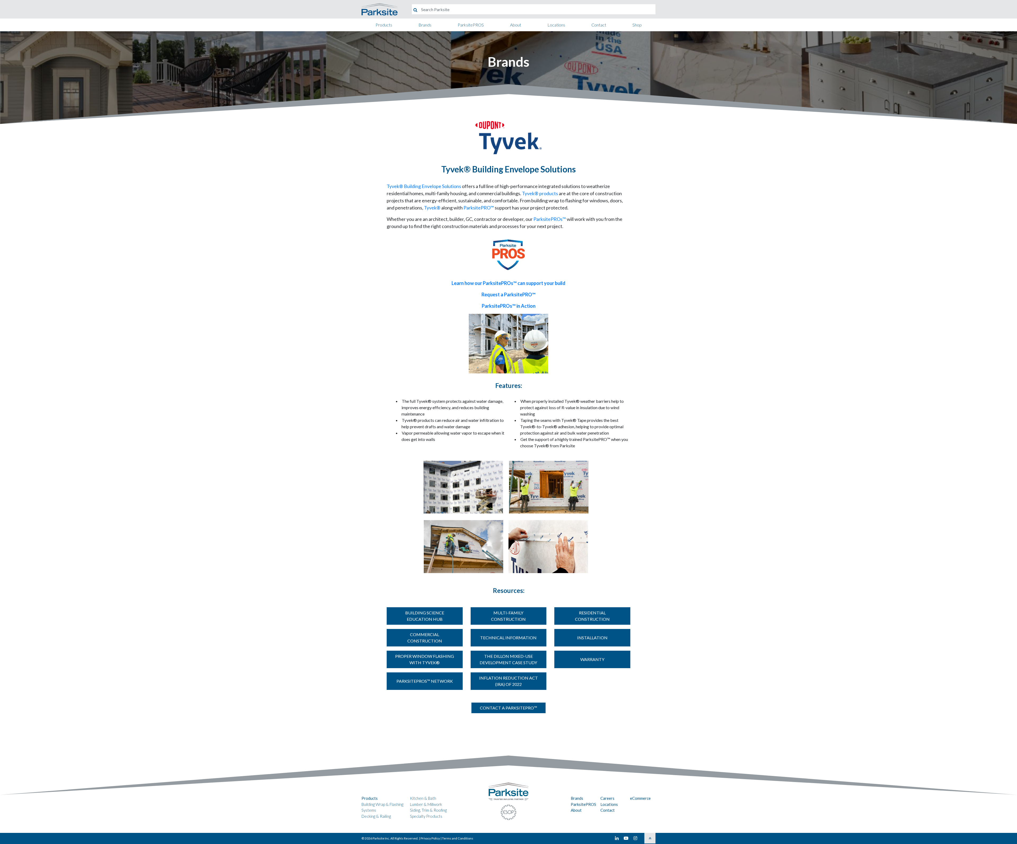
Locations (556, 24)
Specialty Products (426, 816)
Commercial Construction (424, 637)
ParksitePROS (471, 24)
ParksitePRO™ (478, 208)
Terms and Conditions (457, 838)
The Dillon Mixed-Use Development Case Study (508, 659)
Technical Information (508, 637)
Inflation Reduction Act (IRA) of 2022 (508, 681)
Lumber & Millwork (426, 804)
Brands (424, 24)
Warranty (592, 659)
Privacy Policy (430, 838)
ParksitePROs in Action (509, 306)
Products (384, 24)
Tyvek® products (540, 193)
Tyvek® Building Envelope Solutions (424, 186)
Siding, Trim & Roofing (428, 810)
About (515, 24)
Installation (592, 637)
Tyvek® (432, 208)
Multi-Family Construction (508, 616)
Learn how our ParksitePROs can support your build (508, 283)
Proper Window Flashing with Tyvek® (424, 659)
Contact (598, 24)
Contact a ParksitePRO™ (508, 707)
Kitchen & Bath (423, 798)
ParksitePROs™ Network (424, 681)
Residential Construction (592, 616)
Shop (637, 24)
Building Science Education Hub (424, 616)
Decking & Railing (376, 816)
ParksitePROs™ (549, 219)
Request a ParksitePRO (508, 294)
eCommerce (640, 798)
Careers (607, 798)
